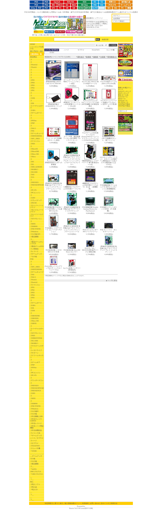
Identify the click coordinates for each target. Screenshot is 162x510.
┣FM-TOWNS (35, 229)
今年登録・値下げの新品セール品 (94, 12)
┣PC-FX (33, 190)
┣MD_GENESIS (36, 167)
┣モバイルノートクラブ (36, 211)
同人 (32, 482)
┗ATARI (33, 451)
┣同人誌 (33, 487)
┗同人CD (33, 489)
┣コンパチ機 (35, 448)
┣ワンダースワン (36, 380)
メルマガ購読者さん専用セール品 (48, 12)
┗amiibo (33, 469)
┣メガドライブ (36, 350)
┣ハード (33, 441)
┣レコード (34, 251)
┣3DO (32, 198)
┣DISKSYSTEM (36, 338)
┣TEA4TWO (35, 446)
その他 (32, 459)
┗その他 (33, 256)
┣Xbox (33, 157)
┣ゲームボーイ (36, 113)
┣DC (32, 162)
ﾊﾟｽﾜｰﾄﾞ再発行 (118, 21)
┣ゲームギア (35, 362)
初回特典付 (111, 12)
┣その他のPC (35, 234)
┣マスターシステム (36, 347)
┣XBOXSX (34, 318)
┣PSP (32, 123)
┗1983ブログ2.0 (36, 474)
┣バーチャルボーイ (36, 107)
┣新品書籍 (34, 237)
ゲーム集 (118, 12)
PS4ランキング (123, 93)
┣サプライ (34, 443)
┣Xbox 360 (34, 154)
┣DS (32, 103)
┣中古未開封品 (36, 430)
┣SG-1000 (34, 341)
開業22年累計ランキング (124, 88)
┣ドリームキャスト (36, 356)
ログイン (116, 15)
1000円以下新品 (124, 104)
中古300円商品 (29, 12)
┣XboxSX (34, 149)
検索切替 (105, 39)
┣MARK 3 (34, 169)
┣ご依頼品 (34, 249)
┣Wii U (33, 128)
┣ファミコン (35, 141)
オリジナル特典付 (131, 12)
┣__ (32, 239)
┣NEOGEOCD (35, 391)
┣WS (32, 175)
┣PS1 (32, 90)
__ (31, 477)
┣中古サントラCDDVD (36, 420)
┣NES (32, 144)
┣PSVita (33, 121)
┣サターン (34, 353)
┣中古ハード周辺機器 (36, 427)
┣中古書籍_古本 (36, 416)
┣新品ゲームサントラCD (36, 243)
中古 (32, 259)
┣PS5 (32, 80)
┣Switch (33, 67)
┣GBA (32, 110)
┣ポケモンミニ (36, 219)
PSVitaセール (123, 100)
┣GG (32, 177)
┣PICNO (33, 203)
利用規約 (85, 503)
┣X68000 (33, 226)
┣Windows (34, 231)
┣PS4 (32, 83)
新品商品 (33, 57)
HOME (32, 44)
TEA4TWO (95, 50)
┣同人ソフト (35, 484)
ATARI (51, 52)
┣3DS (32, 98)
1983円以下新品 (124, 106)
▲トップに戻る (111, 280)
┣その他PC (34, 411)
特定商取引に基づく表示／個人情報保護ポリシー (63, 503)
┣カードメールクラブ (36, 215)
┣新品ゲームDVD (37, 246)
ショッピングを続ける (36, 47)
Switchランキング (124, 91)
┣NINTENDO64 (36, 136)
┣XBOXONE (35, 316)
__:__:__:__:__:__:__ (37, 453)
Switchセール (123, 97)
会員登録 (116, 18)
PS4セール (122, 99)
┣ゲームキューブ (36, 133)
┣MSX (32, 224)
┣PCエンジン (35, 193)
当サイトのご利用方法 (109, 503)
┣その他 (33, 414)
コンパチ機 (110, 50)
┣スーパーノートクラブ (36, 206)
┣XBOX (33, 323)
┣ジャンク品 (35, 433)
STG (123, 12)
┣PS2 (32, 88)
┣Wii (32, 131)
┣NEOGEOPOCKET (37, 185)
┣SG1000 (33, 172)
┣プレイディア (36, 200)
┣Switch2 (33, 65)
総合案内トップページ (94, 18)
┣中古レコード (36, 423)
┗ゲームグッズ (36, 435)
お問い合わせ (95, 503)
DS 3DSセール (123, 102)
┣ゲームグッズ (36, 254)
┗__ (32, 479)
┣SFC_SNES (35, 139)
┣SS (32, 164)
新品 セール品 (123, 95)
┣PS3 (32, 85)
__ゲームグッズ (36, 456)
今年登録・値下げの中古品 (72, 12)
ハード (66, 50)
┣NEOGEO (34, 182)
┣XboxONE (34, 151)
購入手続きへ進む (36, 51)
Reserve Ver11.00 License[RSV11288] (81, 508)
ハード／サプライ (36, 438)
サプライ (81, 50)
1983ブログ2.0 (35, 471)
